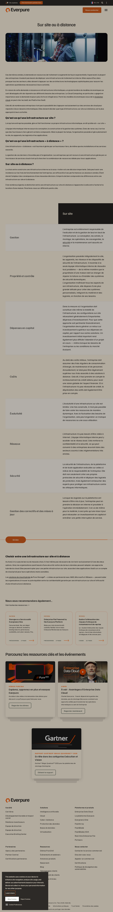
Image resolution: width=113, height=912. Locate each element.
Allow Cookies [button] (12, 899)
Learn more (10, 893)
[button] (13, 904)
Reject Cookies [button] (25, 899)
